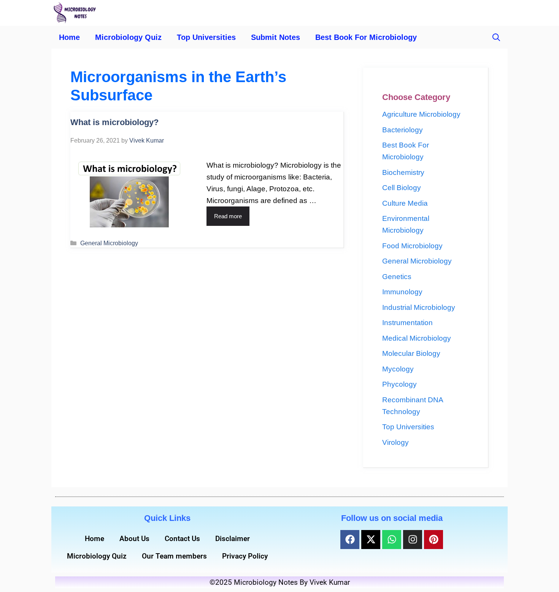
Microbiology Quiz (128, 37)
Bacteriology (402, 130)
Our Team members (174, 556)
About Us (134, 538)
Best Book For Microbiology (366, 37)
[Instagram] (412, 539)
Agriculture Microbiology (421, 114)
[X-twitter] (370, 539)
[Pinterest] (433, 539)
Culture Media (405, 203)
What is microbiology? (114, 122)
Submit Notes (275, 37)
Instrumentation (407, 323)
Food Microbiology (412, 246)
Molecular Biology (411, 353)
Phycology (399, 384)
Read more (228, 216)
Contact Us (182, 538)
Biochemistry (403, 172)
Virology (395, 442)
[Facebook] (349, 539)
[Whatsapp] (391, 539)
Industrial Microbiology (418, 307)
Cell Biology (401, 188)
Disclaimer (232, 538)
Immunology (402, 292)
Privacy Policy (245, 556)
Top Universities (206, 37)
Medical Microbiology (416, 338)
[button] (496, 37)
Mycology (398, 369)
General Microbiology (109, 243)
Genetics (396, 277)
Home (69, 37)
